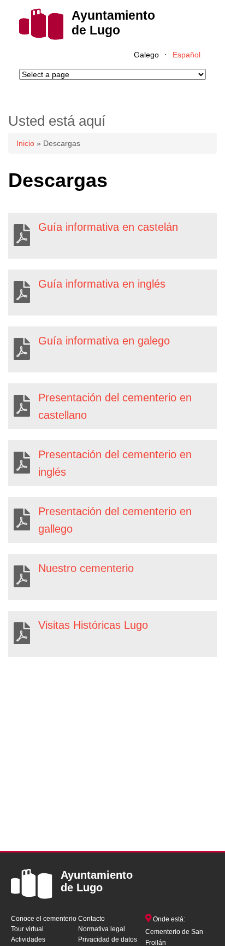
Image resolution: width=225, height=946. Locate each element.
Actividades (28, 939)
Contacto (91, 918)
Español (186, 54)
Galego (146, 54)
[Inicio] (41, 37)
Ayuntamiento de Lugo (113, 22)
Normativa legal (101, 929)
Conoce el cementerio (43, 918)
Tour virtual (27, 929)
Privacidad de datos (107, 939)
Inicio (25, 143)
